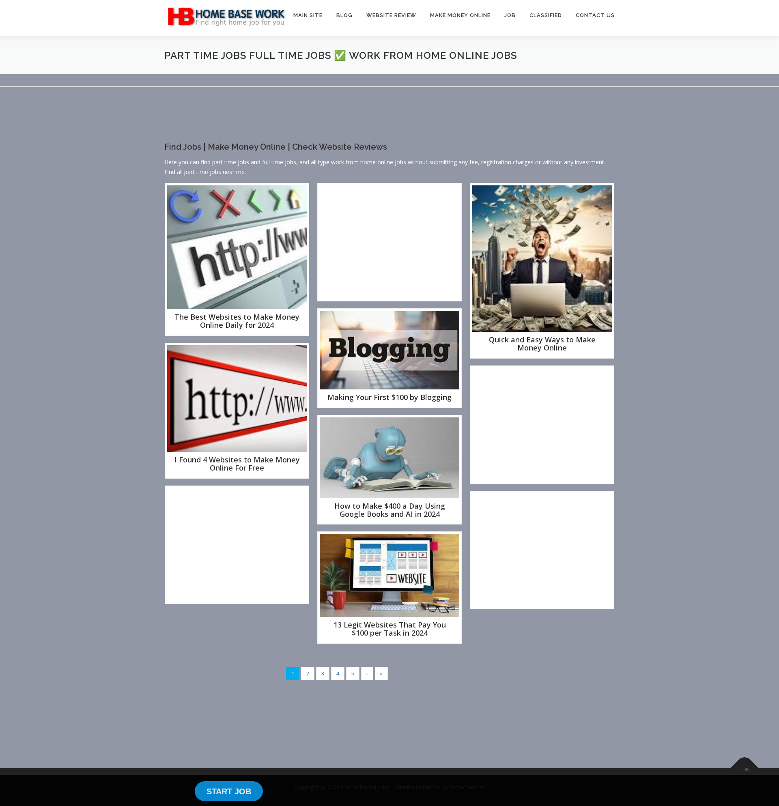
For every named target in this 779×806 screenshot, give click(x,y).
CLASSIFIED (545, 15)
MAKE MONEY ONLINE (460, 15)
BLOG (344, 15)
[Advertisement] (312, 121)
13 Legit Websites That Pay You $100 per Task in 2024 (390, 629)
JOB (510, 15)
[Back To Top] (744, 768)
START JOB (229, 791)
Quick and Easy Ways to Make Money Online (542, 343)
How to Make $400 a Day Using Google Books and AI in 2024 (389, 510)
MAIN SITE (308, 15)
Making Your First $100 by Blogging (389, 397)
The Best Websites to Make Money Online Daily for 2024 (236, 321)
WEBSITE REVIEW (391, 15)
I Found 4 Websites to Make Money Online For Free (237, 464)
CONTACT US (595, 15)
